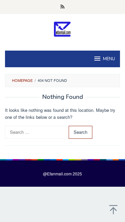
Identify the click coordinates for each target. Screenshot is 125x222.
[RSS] (62, 7)
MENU (109, 59)
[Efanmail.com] (62, 29)
